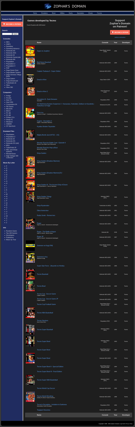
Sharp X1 (9, 119)
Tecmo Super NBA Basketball (47, 380)
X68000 (9, 124)
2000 (115, 91)
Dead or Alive (41, 79)
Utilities (62, 13)
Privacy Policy (129, 423)
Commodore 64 (11, 104)
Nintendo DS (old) (12, 143)
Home (35, 13)
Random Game (11, 231)
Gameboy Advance (12, 48)
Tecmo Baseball (42, 274)
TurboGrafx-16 (11, 83)
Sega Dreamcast (12, 81)
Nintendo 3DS (11, 53)
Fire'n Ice (40, 112)
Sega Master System (13, 72)
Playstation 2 (10, 64)
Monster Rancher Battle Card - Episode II (51, 143)
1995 (115, 197)
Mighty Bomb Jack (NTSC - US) (48, 135)
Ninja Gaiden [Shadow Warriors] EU (49, 173)
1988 (115, 51)
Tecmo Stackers (42, 320)
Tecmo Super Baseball (45, 329)
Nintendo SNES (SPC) (105, 197)
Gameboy (9, 46)
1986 (115, 135)
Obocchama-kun (43, 210)
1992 (115, 113)
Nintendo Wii (10, 59)
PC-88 (8, 113)
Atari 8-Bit (9, 102)
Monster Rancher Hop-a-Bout (47, 147)
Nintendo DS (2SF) (105, 105)
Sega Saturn (10, 78)
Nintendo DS (10, 51)
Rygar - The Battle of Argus (46, 231)
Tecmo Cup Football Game (46, 304)
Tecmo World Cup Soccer (46, 388)
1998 (115, 121)
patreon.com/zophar (120, 37)
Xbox (8, 85)
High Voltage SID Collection (12, 156)
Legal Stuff (122, 423)
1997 (115, 79)
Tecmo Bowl (41, 286)
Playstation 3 (10, 66)
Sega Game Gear (12, 70)
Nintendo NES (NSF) (105, 63)
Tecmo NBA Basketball (45, 313)
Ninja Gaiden (41, 153)
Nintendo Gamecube (13, 57)
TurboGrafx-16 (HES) (105, 205)
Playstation (10, 61)
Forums (99, 13)
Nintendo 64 (10, 55)
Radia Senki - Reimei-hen (46, 215)
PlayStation (10, 134)
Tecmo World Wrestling (45, 396)
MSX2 (8, 111)
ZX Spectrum (10, 126)
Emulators (44, 13)
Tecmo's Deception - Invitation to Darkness (52, 404)
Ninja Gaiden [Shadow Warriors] (48, 161)
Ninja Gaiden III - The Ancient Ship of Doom (52, 185)
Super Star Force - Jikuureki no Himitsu (50, 266)
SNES (8, 44)
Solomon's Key (42, 257)
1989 (115, 63)
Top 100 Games (11, 233)
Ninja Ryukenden (43, 205)
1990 (115, 71)
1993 (115, 304)
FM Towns (9, 106)
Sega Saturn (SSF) (105, 79)
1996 (115, 405)
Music (54, 13)
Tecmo (126, 51)
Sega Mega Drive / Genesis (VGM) (105, 153)
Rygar (39, 223)
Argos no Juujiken (43, 51)
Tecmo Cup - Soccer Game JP (47, 299)
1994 (115, 329)
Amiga (8, 96)
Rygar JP (40, 236)
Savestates (80, 13)
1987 (115, 224)
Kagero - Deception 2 (44, 121)
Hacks (71, 13)
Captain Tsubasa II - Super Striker (48, 71)
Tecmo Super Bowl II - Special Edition (50, 366)
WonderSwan (11, 154)
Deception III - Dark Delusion (47, 99)
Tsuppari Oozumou (43, 410)
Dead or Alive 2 (42, 91)
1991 (115, 126)
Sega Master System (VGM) (105, 51)
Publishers (10, 237)
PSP (7, 68)
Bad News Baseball (44, 62)
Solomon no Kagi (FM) (45, 245)
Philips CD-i (10, 117)
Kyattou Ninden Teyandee (46, 126)
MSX (8, 145)
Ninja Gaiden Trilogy (44, 196)
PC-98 (8, 115)
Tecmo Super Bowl (43, 341)
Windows (9, 122)
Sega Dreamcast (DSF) (105, 91)
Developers (10, 235)
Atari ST (9, 100)
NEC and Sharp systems (11, 150)
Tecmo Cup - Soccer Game (46, 294)
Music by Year (11, 239)
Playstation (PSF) (105, 100)
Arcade (8, 98)
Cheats (90, 13)
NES (7, 42)
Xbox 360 (9, 87)
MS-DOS (9, 109)
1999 (115, 100)
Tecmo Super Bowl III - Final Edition (49, 371)
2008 (115, 105)
